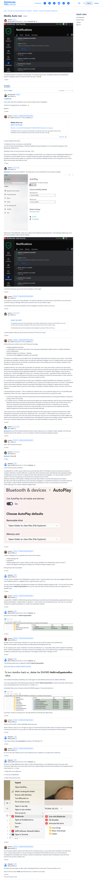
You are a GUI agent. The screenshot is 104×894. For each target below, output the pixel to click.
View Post (61, 136)
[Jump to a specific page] (72, 90)
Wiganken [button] (10, 463)
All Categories (80, 17)
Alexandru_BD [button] (31, 21)
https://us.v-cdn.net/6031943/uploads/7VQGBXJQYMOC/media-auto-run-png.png (32, 128)
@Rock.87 (8, 99)
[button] (5, 20)
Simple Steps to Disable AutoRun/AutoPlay (18, 666)
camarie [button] (10, 115)
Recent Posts (80, 20)
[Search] (83, 3)
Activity (78, 22)
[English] (10, 3)
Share (6, 80)
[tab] (7, 86)
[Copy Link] (37, 21)
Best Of (78, 25)
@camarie (7, 172)
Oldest (10, 90)
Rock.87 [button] (10, 19)
